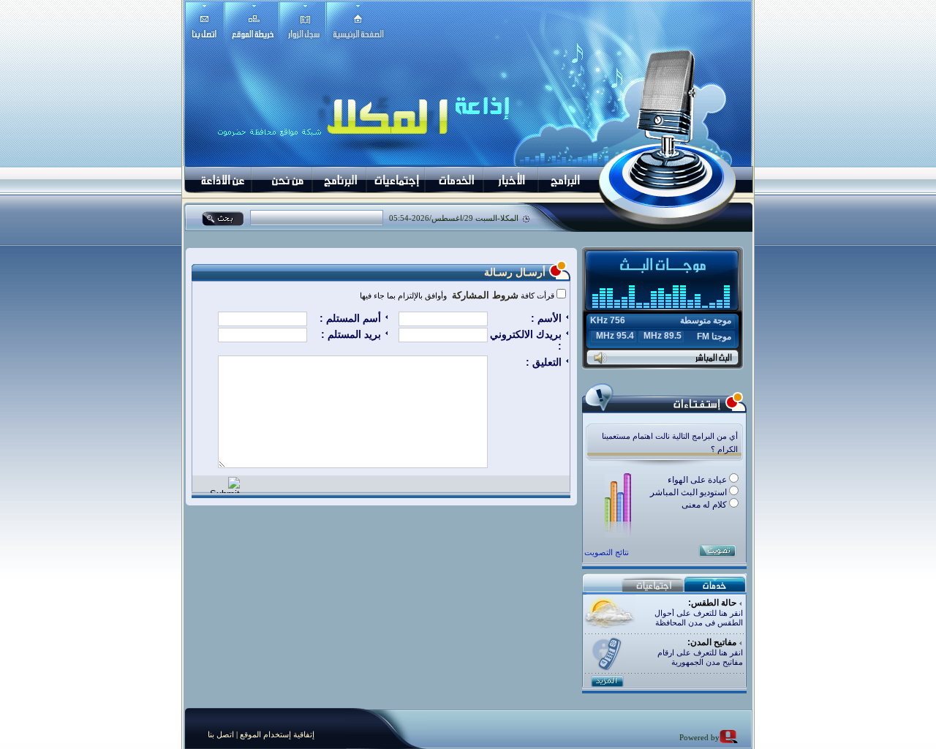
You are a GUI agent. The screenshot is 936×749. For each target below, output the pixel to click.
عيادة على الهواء (698, 480)
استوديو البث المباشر (689, 492)
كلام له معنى (705, 505)
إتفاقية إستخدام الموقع (276, 734)
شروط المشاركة (483, 295)
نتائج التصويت (606, 552)
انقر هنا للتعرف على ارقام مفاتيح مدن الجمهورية (700, 657)
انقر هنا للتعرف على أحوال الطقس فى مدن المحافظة (698, 618)
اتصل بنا (221, 734)
